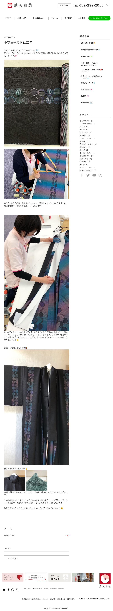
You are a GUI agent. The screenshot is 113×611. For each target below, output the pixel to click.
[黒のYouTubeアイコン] (4, 589)
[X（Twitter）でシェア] (10, 529)
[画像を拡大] (14, 480)
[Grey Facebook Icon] (82, 175)
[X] (17, 589)
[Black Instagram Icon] (12, 589)
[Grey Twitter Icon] (88, 175)
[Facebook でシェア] (5, 529)
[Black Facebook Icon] (8, 589)
